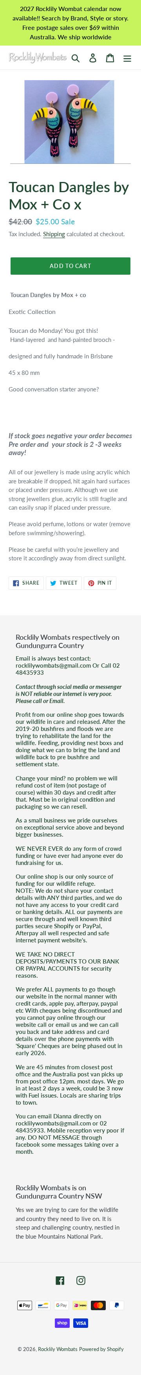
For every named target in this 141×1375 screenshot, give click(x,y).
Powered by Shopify (101, 1349)
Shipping (54, 233)
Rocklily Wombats (58, 1349)
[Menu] (127, 57)
